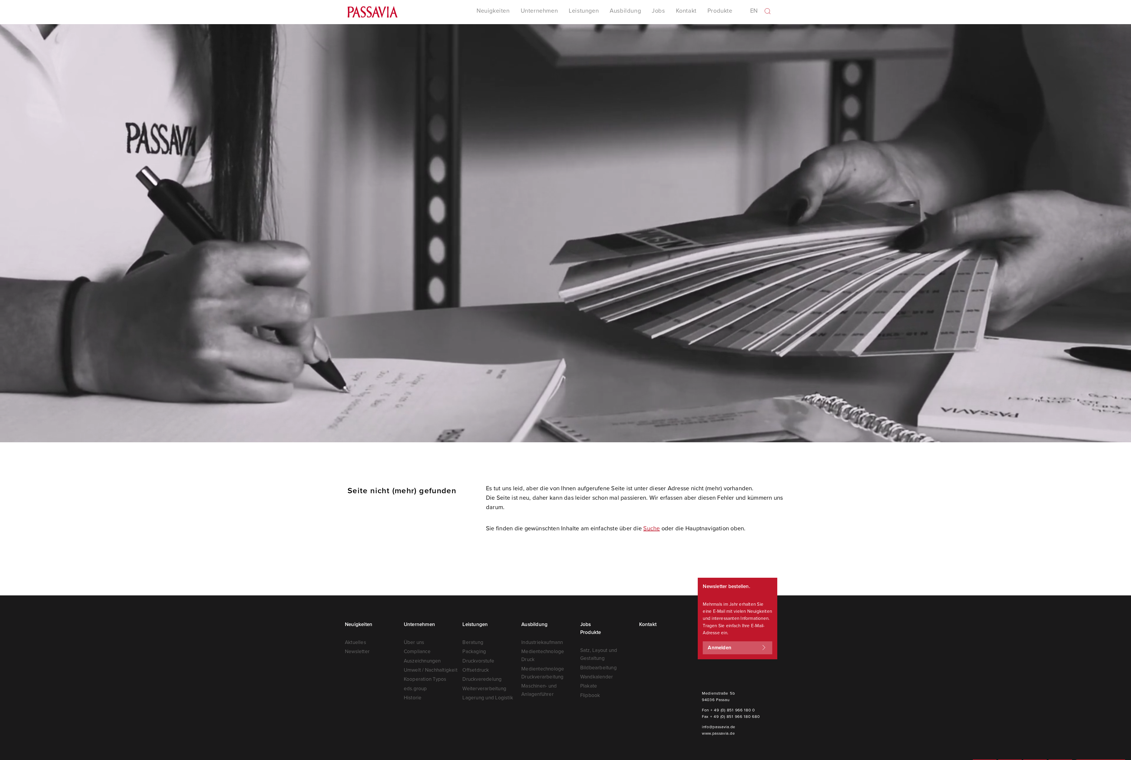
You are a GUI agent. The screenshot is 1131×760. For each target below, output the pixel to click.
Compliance (417, 651)
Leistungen (475, 624)
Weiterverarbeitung (484, 688)
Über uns (414, 642)
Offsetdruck (475, 669)
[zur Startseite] (373, 14)
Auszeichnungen (422, 660)
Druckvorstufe (478, 660)
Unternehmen (419, 624)
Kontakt (686, 10)
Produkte (590, 632)
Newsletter (357, 651)
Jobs (658, 10)
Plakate (588, 685)
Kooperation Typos (425, 679)
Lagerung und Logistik (487, 697)
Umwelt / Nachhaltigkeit (430, 669)
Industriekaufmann (542, 642)
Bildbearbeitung (598, 667)
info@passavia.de (718, 726)
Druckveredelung (482, 679)
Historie (413, 697)
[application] (565, 233)
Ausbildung (625, 10)
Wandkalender (596, 676)
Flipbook (590, 695)
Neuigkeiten (358, 624)
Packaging (474, 651)
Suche (651, 528)
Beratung (472, 642)
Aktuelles (355, 642)
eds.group (415, 688)
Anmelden (719, 647)
